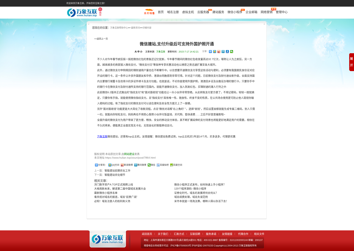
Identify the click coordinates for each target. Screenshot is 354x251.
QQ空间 (115, 165)
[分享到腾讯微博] (223, 51)
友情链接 (227, 233)
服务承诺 (211, 233)
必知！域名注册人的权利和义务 (112, 201)
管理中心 (282, 12)
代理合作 (243, 233)
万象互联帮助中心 (119, 28)
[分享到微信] (231, 51)
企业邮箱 (251, 12)
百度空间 (177, 165)
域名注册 (173, 12)
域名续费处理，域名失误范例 (191, 196)
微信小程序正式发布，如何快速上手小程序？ (200, 184)
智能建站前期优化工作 (117, 170)
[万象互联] (106, 246)
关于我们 (163, 233)
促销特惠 (149, 13)
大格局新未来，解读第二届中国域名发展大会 (120, 188)
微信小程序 (235, 12)
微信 (153, 165)
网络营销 (267, 12)
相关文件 (259, 233)
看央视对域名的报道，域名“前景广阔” (115, 196)
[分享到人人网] (227, 51)
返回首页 (147, 233)
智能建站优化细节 (115, 174)
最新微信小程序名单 (105, 192)
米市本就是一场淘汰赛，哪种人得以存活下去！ (201, 201)
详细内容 (147, 28)
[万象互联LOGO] (85, 13)
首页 (161, 12)
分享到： (102, 165)
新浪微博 (128, 165)
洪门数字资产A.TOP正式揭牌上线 (113, 184)
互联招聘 (195, 233)
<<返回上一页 (101, 39)
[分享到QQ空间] (214, 51)
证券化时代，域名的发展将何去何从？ (196, 192)
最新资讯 (135, 28)
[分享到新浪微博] (219, 51)
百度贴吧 (164, 165)
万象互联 (102, 136)
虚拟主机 (188, 12)
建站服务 (218, 12)
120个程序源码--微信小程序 (190, 188)
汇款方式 (179, 233)
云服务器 (203, 12)
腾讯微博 (141, 165)
